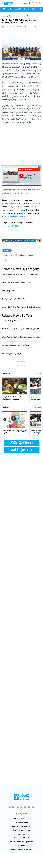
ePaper (25, 3)
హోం (4, 9)
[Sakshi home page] (21, 796)
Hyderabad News (21, 838)
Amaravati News (21, 822)
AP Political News (21, 819)
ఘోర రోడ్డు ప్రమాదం (19, 291)
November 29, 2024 (10, 226)
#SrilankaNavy (8, 203)
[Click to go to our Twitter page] (17, 807)
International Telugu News (21, 842)
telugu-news (14, 16)
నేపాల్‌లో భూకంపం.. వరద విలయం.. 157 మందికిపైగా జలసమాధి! (21, 275)
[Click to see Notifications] (40, 3)
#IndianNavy (7, 193)
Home (4, 16)
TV (37, 3)
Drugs (31, 255)
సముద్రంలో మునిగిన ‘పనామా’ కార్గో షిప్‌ (21, 345)
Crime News (21, 834)
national (25, 16)
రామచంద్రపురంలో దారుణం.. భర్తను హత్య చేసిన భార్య (21, 307)
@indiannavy (17, 210)
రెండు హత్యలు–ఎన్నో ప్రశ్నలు (20, 354)
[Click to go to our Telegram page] (29, 807)
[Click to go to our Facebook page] (9, 807)
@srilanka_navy (21, 193)
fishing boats (20, 255)
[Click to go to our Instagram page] (21, 807)
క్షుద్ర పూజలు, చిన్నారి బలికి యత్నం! (21, 299)
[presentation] (5, 385)
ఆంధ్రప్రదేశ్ (18, 9)
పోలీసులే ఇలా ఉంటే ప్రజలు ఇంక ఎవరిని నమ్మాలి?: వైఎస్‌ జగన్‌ (21, 329)
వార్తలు (10, 9)
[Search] (30, 3)
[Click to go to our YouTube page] (25, 807)
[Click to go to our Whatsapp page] (13, 807)
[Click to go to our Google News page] (33, 807)
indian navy (8, 255)
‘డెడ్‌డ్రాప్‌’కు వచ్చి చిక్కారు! (21, 321)
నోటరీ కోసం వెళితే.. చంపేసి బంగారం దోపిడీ (21, 283)
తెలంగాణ (26, 9)
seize (5, 260)
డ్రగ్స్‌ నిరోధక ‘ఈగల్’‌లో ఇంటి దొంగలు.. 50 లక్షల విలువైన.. (21, 337)
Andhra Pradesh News (21, 826)
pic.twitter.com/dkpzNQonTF (17, 217)
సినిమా (34, 9)
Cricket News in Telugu (22, 830)
